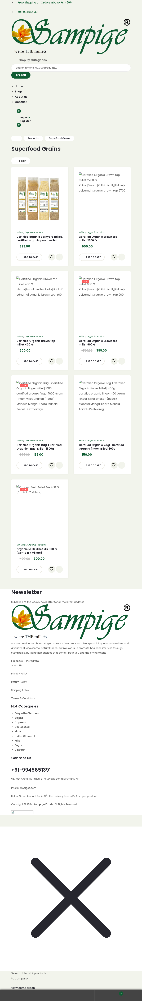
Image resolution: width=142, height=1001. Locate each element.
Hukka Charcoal (25, 736)
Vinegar (20, 749)
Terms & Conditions (23, 698)
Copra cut (21, 722)
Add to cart (31, 257)
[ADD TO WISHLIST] (51, 257)
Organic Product (33, 232)
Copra (19, 718)
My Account (23, 995)
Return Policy (19, 682)
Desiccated (22, 727)
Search (71, 995)
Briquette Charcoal (27, 713)
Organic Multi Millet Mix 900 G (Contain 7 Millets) (36, 551)
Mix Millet (21, 544)
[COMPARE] (59, 257)
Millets (19, 232)
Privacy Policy (19, 673)
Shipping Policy (20, 690)
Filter (22, 161)
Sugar (18, 745)
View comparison (23, 988)
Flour (18, 731)
